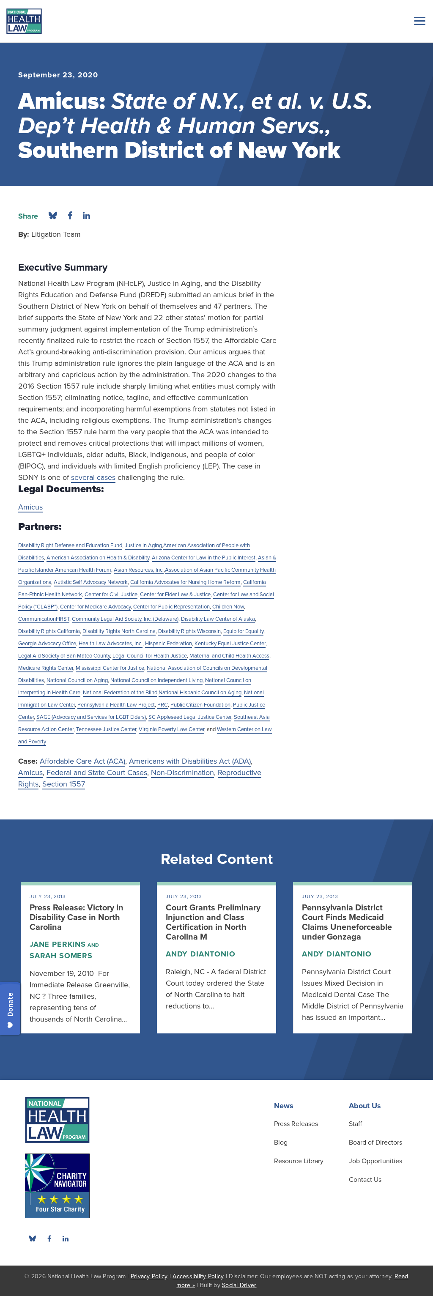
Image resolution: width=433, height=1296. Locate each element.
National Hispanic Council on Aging (200, 692)
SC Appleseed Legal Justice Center (189, 717)
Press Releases (296, 1124)
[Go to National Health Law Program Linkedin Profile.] (65, 1238)
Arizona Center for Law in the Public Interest (203, 557)
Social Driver (239, 1285)
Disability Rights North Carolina (119, 631)
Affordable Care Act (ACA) (82, 761)
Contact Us (365, 1179)
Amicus (30, 507)
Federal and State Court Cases (97, 772)
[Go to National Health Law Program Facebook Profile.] (49, 1238)
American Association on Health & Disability (98, 557)
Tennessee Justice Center (106, 729)
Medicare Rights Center (45, 668)
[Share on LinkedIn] (86, 216)
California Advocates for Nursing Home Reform (185, 582)
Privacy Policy (149, 1276)
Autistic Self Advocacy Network (91, 582)
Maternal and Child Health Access (229, 655)
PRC (162, 704)
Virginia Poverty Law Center (171, 729)
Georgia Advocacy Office (47, 643)
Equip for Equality (243, 631)
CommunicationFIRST (43, 619)
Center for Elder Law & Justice (175, 594)
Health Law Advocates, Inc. (111, 643)
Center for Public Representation (171, 606)
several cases (93, 477)
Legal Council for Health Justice (149, 655)
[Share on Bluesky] (53, 216)
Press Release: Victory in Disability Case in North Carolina (76, 917)
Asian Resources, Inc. (139, 570)
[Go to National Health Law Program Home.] (24, 21)
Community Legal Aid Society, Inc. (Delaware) (125, 619)
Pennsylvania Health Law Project (116, 704)
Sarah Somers (61, 955)
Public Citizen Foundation (200, 704)
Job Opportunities (375, 1161)
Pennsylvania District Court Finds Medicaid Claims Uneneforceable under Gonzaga (347, 922)
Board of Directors (375, 1142)
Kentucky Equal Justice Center (230, 643)
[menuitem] (49, 1238)
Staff (355, 1124)
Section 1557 (63, 784)
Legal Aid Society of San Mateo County (64, 655)
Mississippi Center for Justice (110, 668)
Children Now (228, 606)
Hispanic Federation (168, 643)
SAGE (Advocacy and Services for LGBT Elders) (91, 717)
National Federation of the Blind (120, 692)
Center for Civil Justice (111, 594)
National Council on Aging (77, 680)
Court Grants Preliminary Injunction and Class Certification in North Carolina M (213, 922)
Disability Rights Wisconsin (189, 631)
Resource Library (298, 1161)
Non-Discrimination (182, 772)
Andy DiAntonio (201, 954)
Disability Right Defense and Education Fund (70, 545)
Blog (281, 1142)
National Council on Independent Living (156, 680)
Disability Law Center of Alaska (218, 619)
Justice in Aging (143, 545)
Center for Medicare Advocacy (95, 606)
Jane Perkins (58, 944)
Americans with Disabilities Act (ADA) (190, 761)
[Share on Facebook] (70, 216)
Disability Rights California (49, 631)
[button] (418, 21)
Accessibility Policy (198, 1276)
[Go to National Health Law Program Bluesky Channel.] (32, 1238)
